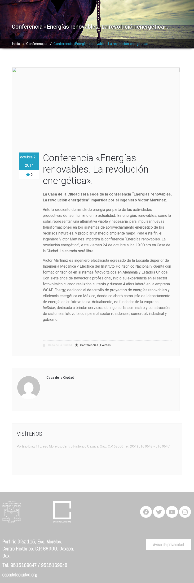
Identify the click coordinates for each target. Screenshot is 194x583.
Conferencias (36, 44)
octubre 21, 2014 (29, 161)
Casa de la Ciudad (59, 345)
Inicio (16, 44)
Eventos (105, 345)
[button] (168, 544)
